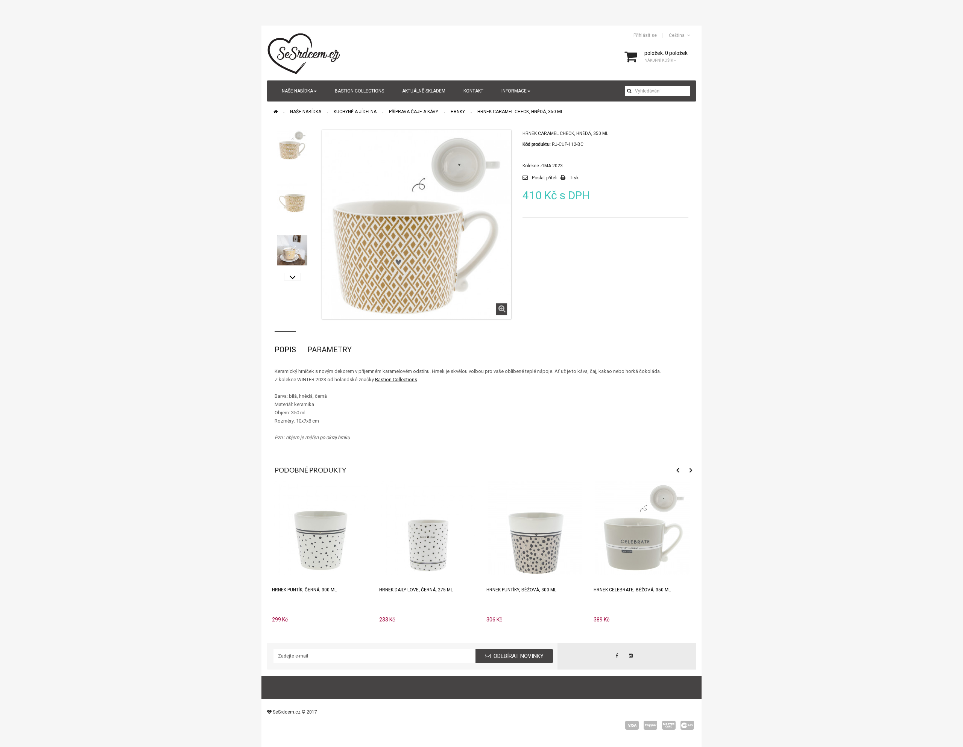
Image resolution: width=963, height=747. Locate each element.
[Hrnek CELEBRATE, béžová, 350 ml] (642, 528)
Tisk (574, 177)
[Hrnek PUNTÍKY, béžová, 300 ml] (535, 528)
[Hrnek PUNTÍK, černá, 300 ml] (321, 528)
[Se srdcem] (304, 52)
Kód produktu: (537, 144)
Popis (285, 349)
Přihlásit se (645, 35)
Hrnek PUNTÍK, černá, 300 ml (304, 589)
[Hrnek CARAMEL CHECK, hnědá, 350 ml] (292, 145)
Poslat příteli (544, 177)
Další (292, 276)
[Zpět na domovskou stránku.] (275, 111)
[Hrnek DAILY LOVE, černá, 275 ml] (428, 528)
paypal (650, 725)
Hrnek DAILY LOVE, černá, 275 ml (416, 589)
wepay (687, 725)
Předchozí (292, 134)
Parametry (329, 349)
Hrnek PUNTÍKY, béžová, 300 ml (521, 589)
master (669, 725)
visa (632, 725)
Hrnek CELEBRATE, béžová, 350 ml (632, 589)
